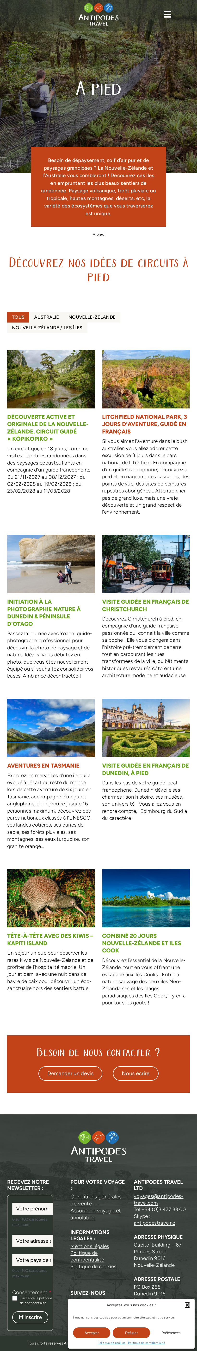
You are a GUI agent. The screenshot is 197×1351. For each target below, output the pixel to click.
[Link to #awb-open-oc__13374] (167, 14)
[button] (187, 1305)
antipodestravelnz (154, 1223)
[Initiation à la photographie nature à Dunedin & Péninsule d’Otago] (51, 609)
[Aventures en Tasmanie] (51, 776)
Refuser (131, 1333)
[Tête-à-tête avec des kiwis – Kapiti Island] (51, 933)
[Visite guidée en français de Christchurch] (146, 609)
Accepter (92, 1333)
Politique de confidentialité (146, 1343)
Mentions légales (89, 1246)
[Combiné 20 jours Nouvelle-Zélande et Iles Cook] (146, 940)
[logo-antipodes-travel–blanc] (98, 5)
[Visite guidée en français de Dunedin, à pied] (146, 763)
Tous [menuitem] (18, 317)
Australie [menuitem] (46, 317)
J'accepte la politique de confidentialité (36, 1300)
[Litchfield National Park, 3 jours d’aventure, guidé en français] (146, 435)
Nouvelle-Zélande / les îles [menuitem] (47, 327)
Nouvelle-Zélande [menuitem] (92, 317)
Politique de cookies (111, 1343)
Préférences (171, 1333)
